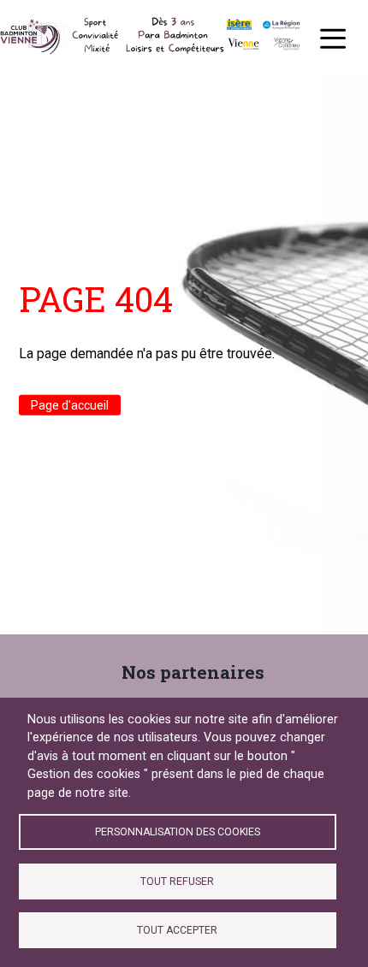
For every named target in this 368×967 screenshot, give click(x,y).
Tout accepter (177, 930)
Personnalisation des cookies (177, 832)
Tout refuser (177, 881)
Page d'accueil (70, 405)
